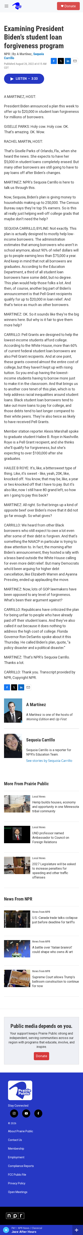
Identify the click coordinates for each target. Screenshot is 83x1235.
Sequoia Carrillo (40, 739)
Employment (16, 1157)
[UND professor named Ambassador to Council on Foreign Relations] (17, 834)
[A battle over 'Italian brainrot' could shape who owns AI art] (17, 948)
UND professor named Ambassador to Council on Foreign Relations (50, 837)
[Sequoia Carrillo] (13, 746)
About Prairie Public (20, 1131)
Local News (38, 796)
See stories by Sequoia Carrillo (49, 760)
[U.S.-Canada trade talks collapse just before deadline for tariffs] (17, 919)
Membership (16, 1148)
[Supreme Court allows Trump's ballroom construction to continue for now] (17, 978)
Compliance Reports (21, 1166)
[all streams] (77, 1230)
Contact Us (15, 1140)
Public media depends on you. (41, 1026)
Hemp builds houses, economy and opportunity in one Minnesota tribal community (55, 806)
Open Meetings (17, 1192)
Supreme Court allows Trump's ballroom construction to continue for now (55, 981)
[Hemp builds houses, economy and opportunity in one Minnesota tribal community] (17, 803)
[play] (6, 1230)
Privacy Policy (16, 1183)
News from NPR (41, 911)
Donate (70, 6)
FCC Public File (17, 1174)
